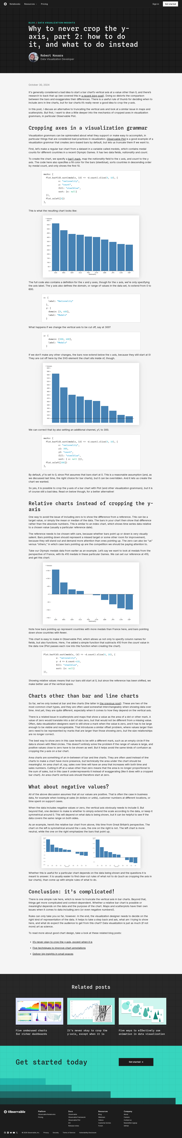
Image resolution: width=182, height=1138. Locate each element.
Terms (69, 1133)
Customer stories (104, 1123)
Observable (72, 1114)
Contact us (128, 1120)
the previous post (110, 703)
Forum (100, 1126)
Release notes (73, 1126)
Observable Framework (77, 1117)
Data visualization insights (56, 22)
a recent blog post (92, 95)
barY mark (74, 158)
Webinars (101, 1117)
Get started (170, 4)
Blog (100, 1114)
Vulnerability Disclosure (87, 1133)
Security (56, 1133)
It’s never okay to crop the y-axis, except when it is (62, 941)
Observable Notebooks (46, 1114)
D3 (69, 1123)
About (126, 1114)
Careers (127, 1117)
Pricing (44, 4)
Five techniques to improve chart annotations (59, 947)
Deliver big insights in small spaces (53, 953)
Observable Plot (116, 138)
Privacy (46, 1133)
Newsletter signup (130, 1123)
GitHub (126, 1126)
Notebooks (15, 4)
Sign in (156, 4)
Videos (101, 1120)
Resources (29, 4)
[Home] (14, 1119)
